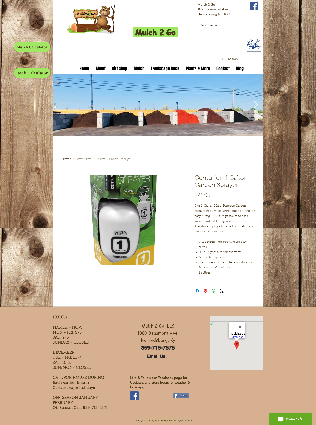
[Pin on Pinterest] (205, 291)
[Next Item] (255, 105)
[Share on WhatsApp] (213, 291)
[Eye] (254, 46)
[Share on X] (221, 291)
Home (66, 159)
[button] (119, 68)
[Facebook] (134, 395)
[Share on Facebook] (197, 291)
